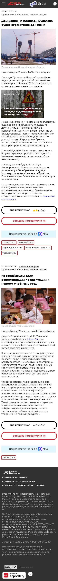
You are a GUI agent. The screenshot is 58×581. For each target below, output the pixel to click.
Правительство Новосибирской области (22, 67)
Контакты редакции (14, 477)
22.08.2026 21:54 (9, 266)
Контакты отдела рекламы (18, 481)
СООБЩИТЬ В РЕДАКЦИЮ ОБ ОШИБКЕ (23, 485)
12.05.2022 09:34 (9, 11)
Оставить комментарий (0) (29, 221)
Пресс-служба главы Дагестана (17, 326)
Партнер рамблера (26, 567)
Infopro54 (32, 339)
